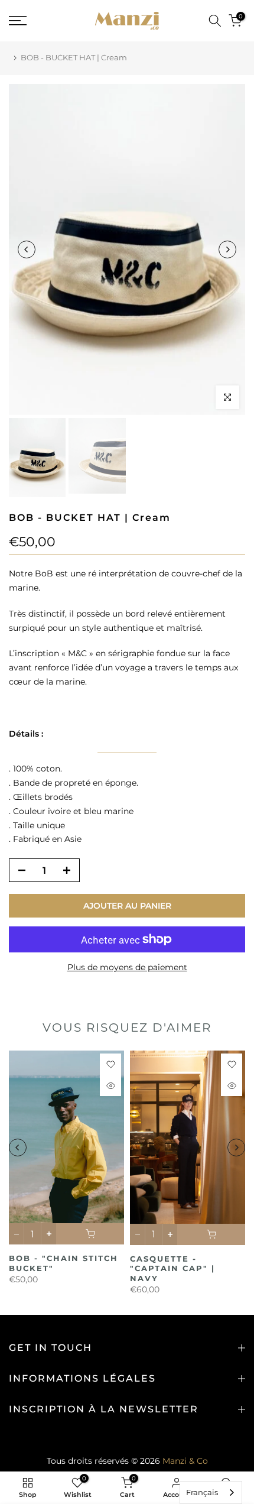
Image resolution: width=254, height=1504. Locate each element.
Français (202, 1492)
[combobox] (211, 1492)
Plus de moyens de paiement (127, 967)
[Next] (227, 249)
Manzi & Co (185, 1461)
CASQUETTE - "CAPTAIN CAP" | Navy (172, 1268)
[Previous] (26, 249)
